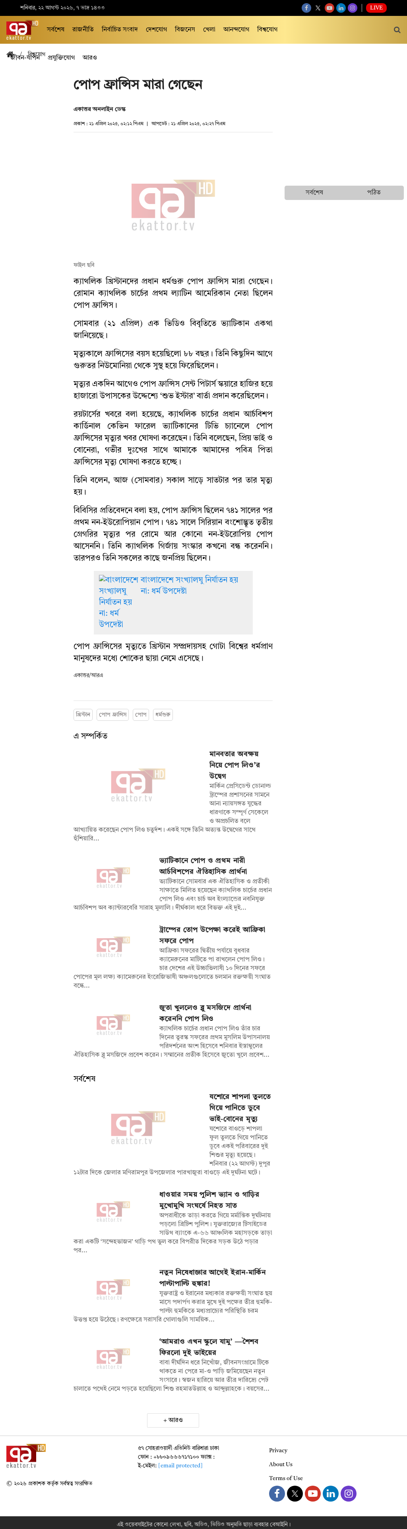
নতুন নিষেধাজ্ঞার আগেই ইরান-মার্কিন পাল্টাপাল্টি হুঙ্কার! (212, 1278)
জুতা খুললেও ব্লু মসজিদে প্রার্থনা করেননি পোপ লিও (205, 1013)
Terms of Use (286, 1478)
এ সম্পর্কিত (90, 737)
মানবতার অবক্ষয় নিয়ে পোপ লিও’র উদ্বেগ (234, 765)
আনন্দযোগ (236, 30)
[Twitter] (318, 8)
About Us (281, 1464)
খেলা (209, 30)
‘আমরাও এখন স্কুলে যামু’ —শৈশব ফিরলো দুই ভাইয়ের (209, 1347)
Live (376, 8)
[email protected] (180, 1466)
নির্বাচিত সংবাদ (120, 30)
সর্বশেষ (55, 30)
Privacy (278, 1450)
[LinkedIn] (341, 8)
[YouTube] (329, 8)
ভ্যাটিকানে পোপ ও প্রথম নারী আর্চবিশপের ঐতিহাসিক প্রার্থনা (203, 866)
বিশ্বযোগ (267, 30)
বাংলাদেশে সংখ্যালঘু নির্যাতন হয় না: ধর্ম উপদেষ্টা (189, 586)
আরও (176, 1420)
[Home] (13, 55)
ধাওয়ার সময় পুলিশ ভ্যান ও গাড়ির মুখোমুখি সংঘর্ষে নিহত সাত (209, 1200)
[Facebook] (306, 8)
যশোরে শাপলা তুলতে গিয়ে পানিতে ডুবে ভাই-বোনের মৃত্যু (240, 1108)
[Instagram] (352, 8)
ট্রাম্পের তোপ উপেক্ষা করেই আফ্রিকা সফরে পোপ (212, 935)
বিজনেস (185, 30)
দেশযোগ (156, 30)
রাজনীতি (83, 30)
